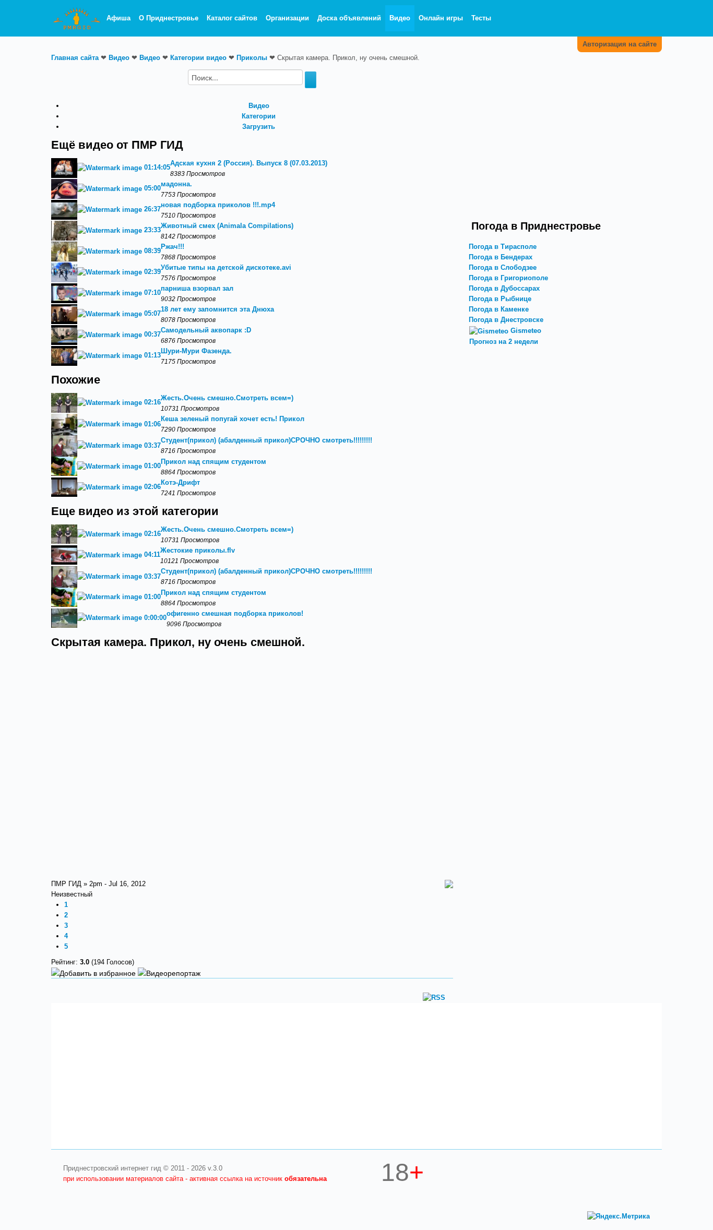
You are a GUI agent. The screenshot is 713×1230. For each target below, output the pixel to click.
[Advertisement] (560, 142)
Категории (259, 116)
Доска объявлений (349, 18)
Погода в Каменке (499, 309)
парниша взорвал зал (197, 288)
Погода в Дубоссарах (504, 288)
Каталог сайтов (232, 18)
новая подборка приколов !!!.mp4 (218, 205)
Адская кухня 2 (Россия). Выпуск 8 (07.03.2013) (248, 163)
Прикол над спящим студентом (213, 461)
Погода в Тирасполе (503, 246)
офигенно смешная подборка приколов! (235, 613)
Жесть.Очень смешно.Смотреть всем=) (227, 398)
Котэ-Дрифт (180, 482)
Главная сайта (75, 58)
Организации (287, 18)
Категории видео (198, 58)
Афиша (118, 18)
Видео (399, 18)
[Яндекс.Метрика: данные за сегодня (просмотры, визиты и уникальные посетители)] (618, 1216)
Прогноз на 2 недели (503, 341)
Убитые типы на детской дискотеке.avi (226, 267)
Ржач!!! (172, 246)
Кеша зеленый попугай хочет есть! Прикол (232, 419)
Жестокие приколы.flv (197, 550)
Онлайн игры (441, 18)
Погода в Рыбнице (500, 299)
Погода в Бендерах (500, 257)
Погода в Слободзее (503, 267)
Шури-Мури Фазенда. (196, 351)
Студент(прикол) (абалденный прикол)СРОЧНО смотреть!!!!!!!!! (266, 440)
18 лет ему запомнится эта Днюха (217, 309)
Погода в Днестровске (506, 320)
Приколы (251, 58)
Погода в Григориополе (508, 278)
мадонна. (176, 184)
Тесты (481, 18)
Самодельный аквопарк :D (206, 330)
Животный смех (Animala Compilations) (227, 226)
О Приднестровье (168, 18)
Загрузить (258, 126)
